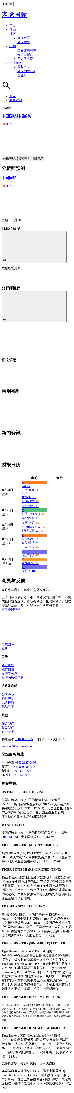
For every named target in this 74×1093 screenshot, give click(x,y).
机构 (12, 46)
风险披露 (8, 702)
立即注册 (15, 100)
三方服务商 (25, 58)
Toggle (7, 107)
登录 (12, 96)
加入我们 (8, 723)
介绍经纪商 (25, 54)
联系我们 (8, 727)
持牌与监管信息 (13, 677)
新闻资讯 (24, 158)
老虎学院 (23, 42)
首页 (12, 25)
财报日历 (38, 158)
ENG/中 (7, 3)
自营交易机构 (26, 50)
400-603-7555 (24, 739)
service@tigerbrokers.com (18, 746)
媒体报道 (8, 669)
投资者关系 (9, 673)
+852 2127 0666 (25, 762)
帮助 (12, 29)
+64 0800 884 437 (23, 766)
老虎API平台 (26, 71)
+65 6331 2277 (21, 771)
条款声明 (8, 698)
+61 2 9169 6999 (19, 775)
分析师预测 (9, 158)
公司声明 (8, 694)
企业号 (22, 75)
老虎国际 (14, 14)
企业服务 (15, 62)
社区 (12, 33)
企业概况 (8, 665)
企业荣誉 (8, 732)
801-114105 (9, 837)
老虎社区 (23, 38)
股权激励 (23, 67)
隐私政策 (8, 706)
